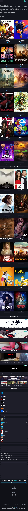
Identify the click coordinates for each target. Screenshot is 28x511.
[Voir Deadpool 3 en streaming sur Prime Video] (7, 42)
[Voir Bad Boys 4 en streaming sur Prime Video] (6, 66)
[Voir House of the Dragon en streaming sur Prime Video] (19, 216)
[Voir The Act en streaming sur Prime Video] (19, 240)
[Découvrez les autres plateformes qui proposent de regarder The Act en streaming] (22, 240)
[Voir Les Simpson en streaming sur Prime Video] (19, 289)
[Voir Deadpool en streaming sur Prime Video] (7, 115)
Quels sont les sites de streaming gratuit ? (7, 455)
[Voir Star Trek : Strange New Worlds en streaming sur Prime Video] (19, 265)
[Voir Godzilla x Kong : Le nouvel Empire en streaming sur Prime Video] (20, 91)
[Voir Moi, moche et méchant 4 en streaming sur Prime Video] (20, 42)
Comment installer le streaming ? (6, 453)
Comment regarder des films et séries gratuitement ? (8, 463)
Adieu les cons (4, 439)
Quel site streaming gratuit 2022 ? (6, 457)
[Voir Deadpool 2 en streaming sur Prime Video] (7, 139)
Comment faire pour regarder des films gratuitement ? (8, 476)
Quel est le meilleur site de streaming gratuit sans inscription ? (9, 451)
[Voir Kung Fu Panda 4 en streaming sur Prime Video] (20, 115)
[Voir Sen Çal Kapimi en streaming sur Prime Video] (19, 191)
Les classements (14, 491)
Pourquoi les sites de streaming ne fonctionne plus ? (8, 465)
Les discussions (14, 492)
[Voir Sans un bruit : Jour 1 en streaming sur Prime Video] (20, 66)
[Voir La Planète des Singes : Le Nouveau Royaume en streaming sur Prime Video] (6, 90)
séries (21, 5)
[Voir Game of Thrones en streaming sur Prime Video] (5, 191)
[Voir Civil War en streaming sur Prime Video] (20, 164)
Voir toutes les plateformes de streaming (14, 414)
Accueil (14, 487)
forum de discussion (10, 8)
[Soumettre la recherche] (25, 1)
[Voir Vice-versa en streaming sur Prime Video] (19, 139)
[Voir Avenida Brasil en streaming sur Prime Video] (5, 265)
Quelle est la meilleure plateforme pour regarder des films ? (9, 459)
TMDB (10, 508)
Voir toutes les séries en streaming (14, 316)
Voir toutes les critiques (14, 443)
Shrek (4, 435)
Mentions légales (14, 501)
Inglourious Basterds (5, 431)
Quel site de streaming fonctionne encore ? (7, 461)
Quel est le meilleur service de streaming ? (7, 478)
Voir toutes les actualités (14, 388)
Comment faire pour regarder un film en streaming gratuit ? (9, 449)
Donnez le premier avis (7, 41)
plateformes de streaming (15, 9)
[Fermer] (26, 483)
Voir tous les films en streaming (14, 166)
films (19, 5)
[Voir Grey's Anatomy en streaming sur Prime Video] (5, 216)
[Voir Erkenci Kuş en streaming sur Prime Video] (5, 289)
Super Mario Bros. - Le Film (6, 427)
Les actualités (14, 488)
